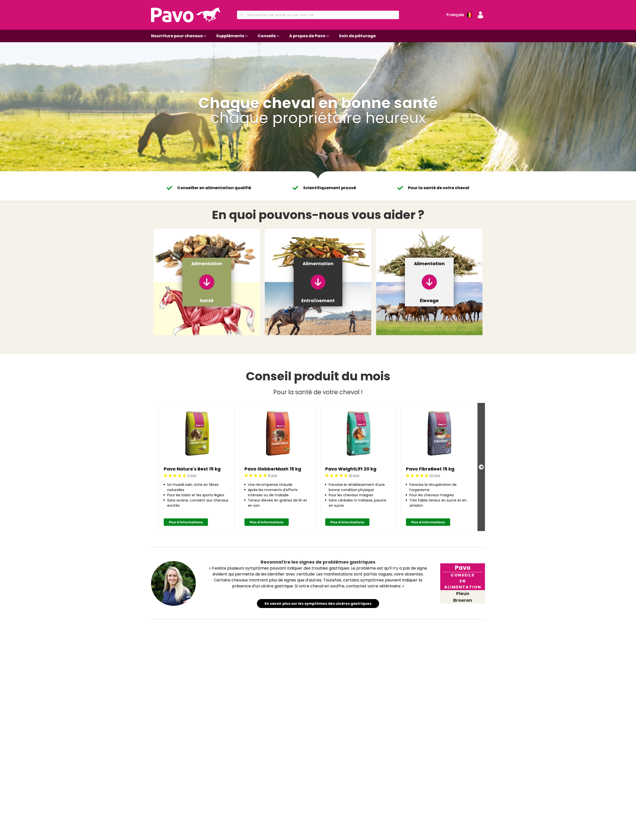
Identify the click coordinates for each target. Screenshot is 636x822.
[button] (480, 14)
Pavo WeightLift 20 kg (350, 469)
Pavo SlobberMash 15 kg (272, 469)
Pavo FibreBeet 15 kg (430, 469)
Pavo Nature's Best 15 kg (192, 469)
